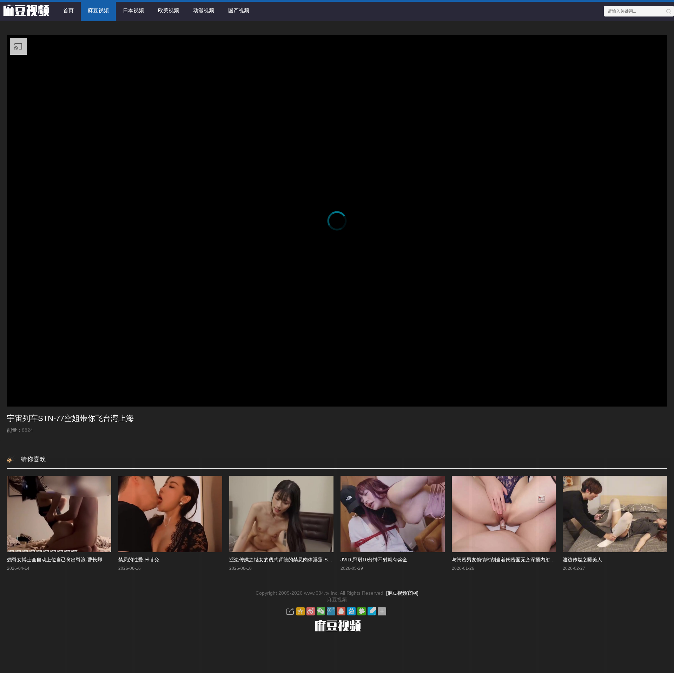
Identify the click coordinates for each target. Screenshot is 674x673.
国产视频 (238, 10)
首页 (68, 10)
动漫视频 (203, 10)
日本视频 (133, 10)
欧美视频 (168, 10)
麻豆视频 (98, 10)
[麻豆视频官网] (402, 593)
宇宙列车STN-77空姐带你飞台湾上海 (70, 418)
